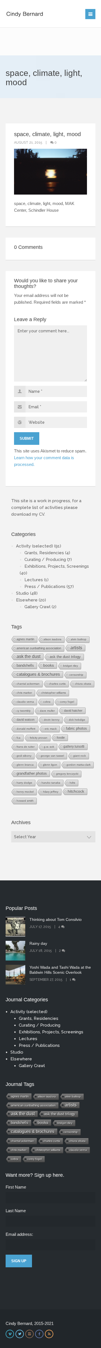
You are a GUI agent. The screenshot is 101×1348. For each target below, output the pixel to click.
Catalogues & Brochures (38, 674)
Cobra (46, 701)
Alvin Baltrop (78, 639)
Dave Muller (47, 710)
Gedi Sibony (24, 755)
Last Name (16, 1210)
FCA (18, 737)
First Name (16, 1187)
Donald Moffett (26, 728)
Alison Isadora (52, 639)
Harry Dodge (24, 782)
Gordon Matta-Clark (78, 764)
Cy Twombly (24, 710)
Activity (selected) (34, 546)
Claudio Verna (25, 701)
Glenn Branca (25, 764)
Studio (22, 593)
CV (41, 514)
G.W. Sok (49, 746)
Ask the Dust (28, 656)
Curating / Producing (45, 559)
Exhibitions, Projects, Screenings (56, 566)
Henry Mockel (25, 791)
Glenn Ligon (50, 764)
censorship (76, 674)
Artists (76, 647)
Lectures (33, 579)
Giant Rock (79, 755)
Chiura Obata (83, 683)
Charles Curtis (57, 683)
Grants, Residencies (44, 552)
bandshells (25, 665)
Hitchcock (76, 791)
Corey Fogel (67, 701)
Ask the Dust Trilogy (65, 657)
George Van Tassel (52, 755)
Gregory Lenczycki (67, 773)
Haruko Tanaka (51, 782)
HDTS (72, 782)
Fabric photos (76, 728)
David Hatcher (73, 710)
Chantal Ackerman (28, 683)
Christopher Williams (53, 692)
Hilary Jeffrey (50, 791)
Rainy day (38, 943)
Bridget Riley (70, 665)
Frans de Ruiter (26, 746)
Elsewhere (27, 600)
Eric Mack (51, 728)
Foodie (61, 737)
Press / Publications (44, 586)
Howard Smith (25, 800)
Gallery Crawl (37, 606)
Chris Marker (24, 692)
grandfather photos (32, 774)
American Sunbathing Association (39, 648)
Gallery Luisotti (73, 746)
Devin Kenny (51, 719)
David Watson (26, 719)
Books (48, 665)
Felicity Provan (38, 737)
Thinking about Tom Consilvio (55, 919)
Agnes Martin (25, 639)
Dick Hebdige (77, 719)
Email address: (19, 1234)
